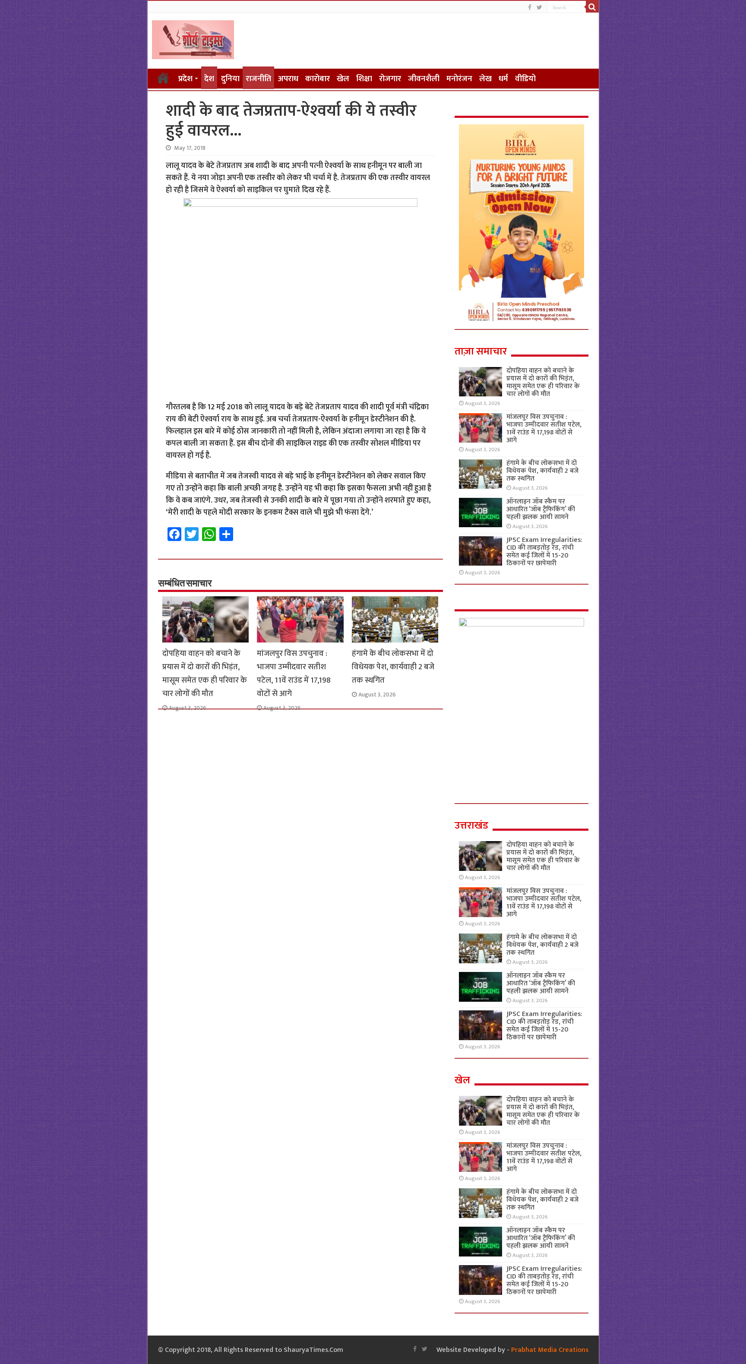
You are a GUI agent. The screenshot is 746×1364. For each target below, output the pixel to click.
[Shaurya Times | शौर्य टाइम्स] (193, 38)
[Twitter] (539, 7)
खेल (343, 78)
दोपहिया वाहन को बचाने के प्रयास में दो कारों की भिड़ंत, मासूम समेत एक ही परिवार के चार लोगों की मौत (204, 673)
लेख (485, 78)
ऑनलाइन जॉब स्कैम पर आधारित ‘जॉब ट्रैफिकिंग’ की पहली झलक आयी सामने (540, 509)
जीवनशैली (423, 78)
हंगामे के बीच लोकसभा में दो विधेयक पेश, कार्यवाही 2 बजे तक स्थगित (393, 667)
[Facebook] (529, 7)
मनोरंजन (459, 78)
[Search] (592, 7)
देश (209, 78)
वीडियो (525, 78)
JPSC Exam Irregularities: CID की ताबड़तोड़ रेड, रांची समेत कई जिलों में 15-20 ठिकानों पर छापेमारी (544, 551)
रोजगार (390, 78)
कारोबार (317, 78)
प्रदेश (185, 78)
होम (163, 78)
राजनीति (258, 78)
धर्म (503, 78)
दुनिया (230, 78)
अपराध (288, 78)
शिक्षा (364, 78)
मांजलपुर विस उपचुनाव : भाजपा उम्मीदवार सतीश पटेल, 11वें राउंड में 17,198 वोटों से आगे (294, 673)
